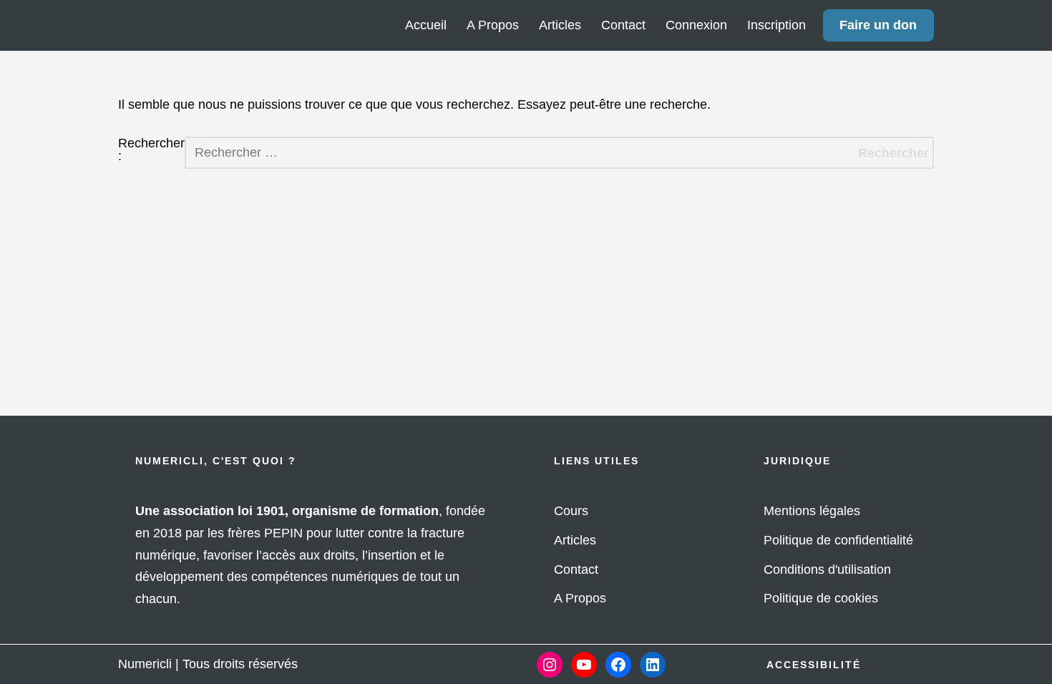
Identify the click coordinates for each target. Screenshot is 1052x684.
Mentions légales (812, 511)
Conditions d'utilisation (827, 569)
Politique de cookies (821, 598)
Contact (623, 25)
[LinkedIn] (653, 665)
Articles (560, 25)
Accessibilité (813, 664)
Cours (571, 511)
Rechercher (893, 153)
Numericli (145, 664)
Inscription (776, 25)
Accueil (426, 25)
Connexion (696, 25)
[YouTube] (584, 665)
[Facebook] (618, 665)
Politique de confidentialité (838, 540)
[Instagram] (549, 665)
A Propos (493, 25)
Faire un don (878, 25)
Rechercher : (151, 150)
